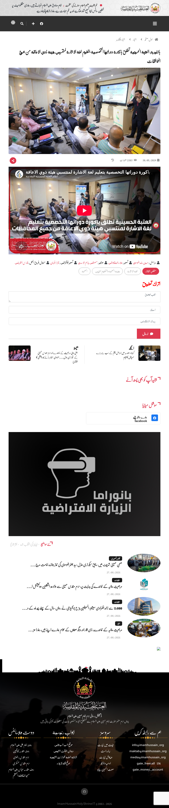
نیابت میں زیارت (105, 744)
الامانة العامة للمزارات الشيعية (63, 757)
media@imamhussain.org (148, 757)
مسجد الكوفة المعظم (21, 775)
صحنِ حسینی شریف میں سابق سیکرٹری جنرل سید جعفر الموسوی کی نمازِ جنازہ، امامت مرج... (76, 564)
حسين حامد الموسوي (140, 262)
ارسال (145, 333)
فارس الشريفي (21, 262)
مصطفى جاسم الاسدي (87, 262)
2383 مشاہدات (126, 160)
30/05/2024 (149, 160)
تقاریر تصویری (115, 558)
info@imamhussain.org (148, 744)
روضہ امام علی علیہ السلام (21, 744)
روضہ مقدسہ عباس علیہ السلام (21, 769)
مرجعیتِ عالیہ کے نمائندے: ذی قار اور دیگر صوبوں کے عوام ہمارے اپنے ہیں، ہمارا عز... (75, 629)
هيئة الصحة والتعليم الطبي (107, 271)
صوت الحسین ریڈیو (105, 769)
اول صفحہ (148, 39)
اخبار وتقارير (120, 39)
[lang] (13, 23)
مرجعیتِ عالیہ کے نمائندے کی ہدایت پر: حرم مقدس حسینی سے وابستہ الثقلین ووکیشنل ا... (74, 586)
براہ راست (105, 751)
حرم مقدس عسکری (21, 763)
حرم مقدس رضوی (21, 757)
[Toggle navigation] (154, 23)
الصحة (84, 271)
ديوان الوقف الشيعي (63, 751)
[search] (22, 23)
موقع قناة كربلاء (63, 763)
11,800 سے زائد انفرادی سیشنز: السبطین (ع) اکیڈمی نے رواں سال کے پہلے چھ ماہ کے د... (72, 608)
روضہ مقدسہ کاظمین (21, 751)
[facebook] (41, 23)
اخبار (134, 39)
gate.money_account (148, 769)
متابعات (117, 580)
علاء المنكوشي (115, 262)
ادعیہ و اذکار (105, 763)
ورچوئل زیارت (105, 757)
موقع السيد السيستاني (63, 744)
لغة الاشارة (132, 271)
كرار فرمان (54, 262)
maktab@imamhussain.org (148, 751)
